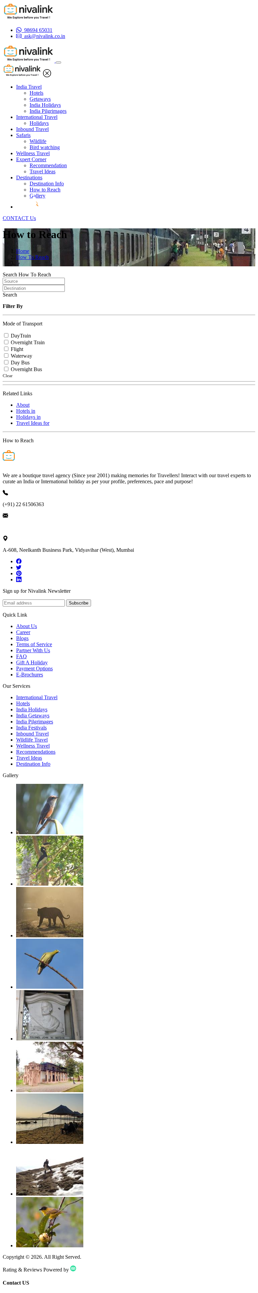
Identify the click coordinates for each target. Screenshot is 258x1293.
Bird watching (45, 147)
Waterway (21, 356)
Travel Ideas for (32, 423)
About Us (26, 626)
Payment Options (34, 668)
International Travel (36, 117)
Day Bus (20, 362)
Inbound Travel (32, 129)
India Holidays (45, 105)
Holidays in (28, 417)
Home (22, 251)
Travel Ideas (42, 171)
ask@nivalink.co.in (23, 527)
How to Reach (45, 189)
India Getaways (32, 715)
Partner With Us (33, 650)
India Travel (29, 87)
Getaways (40, 99)
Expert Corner (31, 159)
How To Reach (32, 257)
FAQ (21, 656)
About (23, 405)
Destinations (29, 177)
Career (23, 632)
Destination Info (47, 183)
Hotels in (25, 411)
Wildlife (38, 141)
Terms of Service (34, 644)
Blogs (22, 638)
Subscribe (78, 603)
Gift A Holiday (32, 662)
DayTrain (21, 336)
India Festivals (31, 727)
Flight (17, 349)
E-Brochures (29, 674)
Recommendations (35, 752)
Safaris (23, 135)
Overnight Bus (26, 369)
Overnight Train (28, 342)
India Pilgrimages (48, 111)
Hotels (36, 93)
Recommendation (48, 165)
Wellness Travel (33, 153)
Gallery (37, 195)
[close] (47, 75)
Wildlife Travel (32, 740)
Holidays (39, 123)
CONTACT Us (19, 218)
